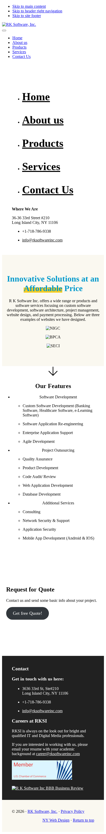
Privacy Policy (72, 811)
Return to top (83, 820)
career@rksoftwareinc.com (58, 754)
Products (42, 143)
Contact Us (47, 190)
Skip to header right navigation (37, 11)
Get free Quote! (27, 613)
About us (43, 120)
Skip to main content (29, 6)
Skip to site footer (26, 15)
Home (36, 97)
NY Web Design (55, 820)
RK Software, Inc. (42, 811)
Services (41, 166)
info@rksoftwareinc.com (42, 240)
